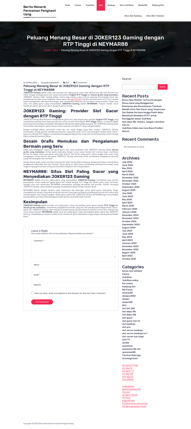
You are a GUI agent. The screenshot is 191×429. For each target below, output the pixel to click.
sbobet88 (127, 302)
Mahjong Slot (158, 5)
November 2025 (130, 181)
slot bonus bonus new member (135, 403)
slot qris (126, 327)
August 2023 (128, 252)
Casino (78, 5)
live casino (127, 283)
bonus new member (132, 271)
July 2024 (127, 231)
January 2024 (129, 243)
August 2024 (129, 227)
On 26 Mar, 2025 (30, 83)
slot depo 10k (129, 311)
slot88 (125, 343)
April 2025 (127, 202)
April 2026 (127, 171)
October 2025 (129, 184)
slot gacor (127, 318)
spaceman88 (129, 352)
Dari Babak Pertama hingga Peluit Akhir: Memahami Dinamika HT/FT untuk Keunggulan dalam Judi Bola (142, 115)
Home (67, 5)
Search (126, 78)
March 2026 (128, 174)
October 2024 (129, 221)
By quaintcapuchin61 (50, 83)
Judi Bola (90, 5)
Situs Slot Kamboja (133, 16)
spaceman (127, 346)
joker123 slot (76, 99)
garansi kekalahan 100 (131, 389)
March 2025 (128, 206)
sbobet (126, 299)
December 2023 (130, 246)
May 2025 (127, 199)
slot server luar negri (133, 336)
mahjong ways (128, 386)
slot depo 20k (129, 314)
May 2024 (127, 237)
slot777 (126, 339)
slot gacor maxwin (130, 395)
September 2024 (131, 224)
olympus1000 (129, 296)
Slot (101, 5)
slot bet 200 (128, 308)
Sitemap (111, 5)
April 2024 (127, 240)
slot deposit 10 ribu (130, 365)
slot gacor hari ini (131, 321)
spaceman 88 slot (131, 349)
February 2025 (129, 209)
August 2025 (128, 190)
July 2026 (127, 162)
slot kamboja (128, 324)
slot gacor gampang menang (134, 406)
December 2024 (130, 215)
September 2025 (131, 187)
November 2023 (130, 249)
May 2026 (127, 168)
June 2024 (127, 234)
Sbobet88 (142, 5)
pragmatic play (128, 401)
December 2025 (130, 177)
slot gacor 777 (128, 371)
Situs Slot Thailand (155, 16)
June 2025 (127, 196)
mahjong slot (129, 286)
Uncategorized (129, 358)
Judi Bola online (130, 280)
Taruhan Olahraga (131, 355)
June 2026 (127, 165)
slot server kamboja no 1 (134, 333)
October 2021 (129, 259)
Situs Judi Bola (126, 5)
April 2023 (127, 256)
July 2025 (127, 193)
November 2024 (130, 218)
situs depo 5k (127, 377)
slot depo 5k (127, 368)
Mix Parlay (127, 289)
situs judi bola (127, 380)
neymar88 (127, 293)
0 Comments (81, 83)
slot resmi (126, 398)
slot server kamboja (132, 330)
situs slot (126, 392)
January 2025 (129, 212)
